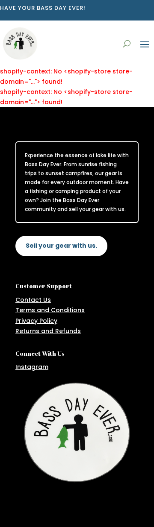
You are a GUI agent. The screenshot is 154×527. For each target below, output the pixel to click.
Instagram (31, 367)
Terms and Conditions (50, 310)
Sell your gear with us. (61, 245)
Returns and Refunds (48, 331)
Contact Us (33, 300)
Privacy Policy (36, 320)
